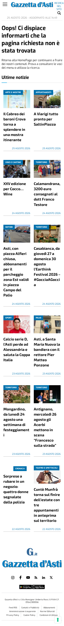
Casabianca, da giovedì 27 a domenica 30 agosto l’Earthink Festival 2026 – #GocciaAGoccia (47, 266)
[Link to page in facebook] (20, 577)
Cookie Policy (29, 615)
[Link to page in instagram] (12, 577)
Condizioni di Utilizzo (49, 615)
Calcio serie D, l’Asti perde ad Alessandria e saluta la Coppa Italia (16, 349)
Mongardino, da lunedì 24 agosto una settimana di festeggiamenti (16, 422)
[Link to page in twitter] (51, 577)
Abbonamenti (49, 607)
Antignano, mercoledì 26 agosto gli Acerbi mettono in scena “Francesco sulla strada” (45, 427)
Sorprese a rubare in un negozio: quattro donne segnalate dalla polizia (15, 489)
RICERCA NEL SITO (59, 4)
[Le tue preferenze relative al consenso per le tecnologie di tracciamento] (57, 619)
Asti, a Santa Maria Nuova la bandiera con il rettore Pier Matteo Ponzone (47, 352)
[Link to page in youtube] (28, 577)
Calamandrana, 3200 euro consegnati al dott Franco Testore (47, 193)
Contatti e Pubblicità (30, 607)
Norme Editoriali (47, 611)
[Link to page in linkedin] (43, 577)
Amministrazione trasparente (22, 611)
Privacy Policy (12, 615)
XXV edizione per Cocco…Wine (14, 188)
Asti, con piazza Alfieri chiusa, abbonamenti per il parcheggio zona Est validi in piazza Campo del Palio (16, 271)
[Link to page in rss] (35, 577)
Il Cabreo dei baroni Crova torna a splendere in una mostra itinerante (14, 126)
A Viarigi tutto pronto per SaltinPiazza (46, 118)
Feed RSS (13, 607)
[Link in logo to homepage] (32, 563)
